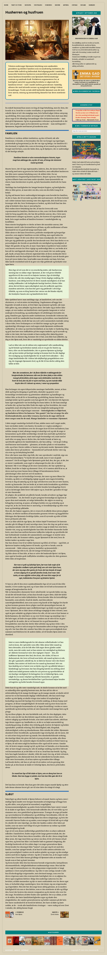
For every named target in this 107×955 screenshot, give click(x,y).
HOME (6, 5)
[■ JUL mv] (85, 944)
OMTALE (74, 5)
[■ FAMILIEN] (91, 944)
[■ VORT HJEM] (53, 944)
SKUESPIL (28, 5)
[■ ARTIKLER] (35, 944)
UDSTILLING (38, 5)
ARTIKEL (66, 5)
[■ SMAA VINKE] (47, 944)
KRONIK (57, 5)
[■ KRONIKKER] (41, 944)
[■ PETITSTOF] (66, 944)
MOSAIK (83, 5)
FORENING (48, 5)
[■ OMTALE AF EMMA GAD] (72, 944)
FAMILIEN (92, 5)
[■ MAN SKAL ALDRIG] (60, 944)
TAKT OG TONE (16, 5)
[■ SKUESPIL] (16, 944)
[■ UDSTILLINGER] (22, 944)
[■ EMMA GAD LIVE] (97, 944)
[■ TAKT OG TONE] (9, 944)
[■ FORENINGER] (28, 944)
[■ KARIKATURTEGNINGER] (78, 944)
